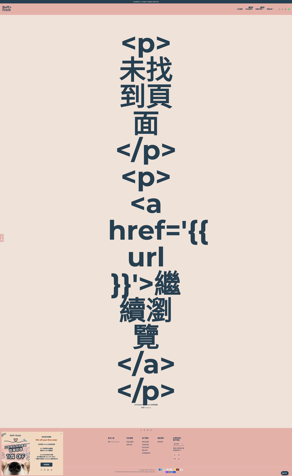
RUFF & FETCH (150, 470)
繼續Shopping (146, 407)
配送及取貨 (145, 447)
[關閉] (61, 433)
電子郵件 (176, 444)
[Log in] (282, 9)
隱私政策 (145, 450)
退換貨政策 (145, 445)
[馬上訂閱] (182, 444)
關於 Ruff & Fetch (113, 442)
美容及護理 (130, 442)
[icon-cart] (285, 9)
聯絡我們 (160, 442)
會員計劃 (129, 445)
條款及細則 (145, 442)
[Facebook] (141, 430)
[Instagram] (144, 430)
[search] (279, 9)
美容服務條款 (146, 453)
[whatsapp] (288, 9)
